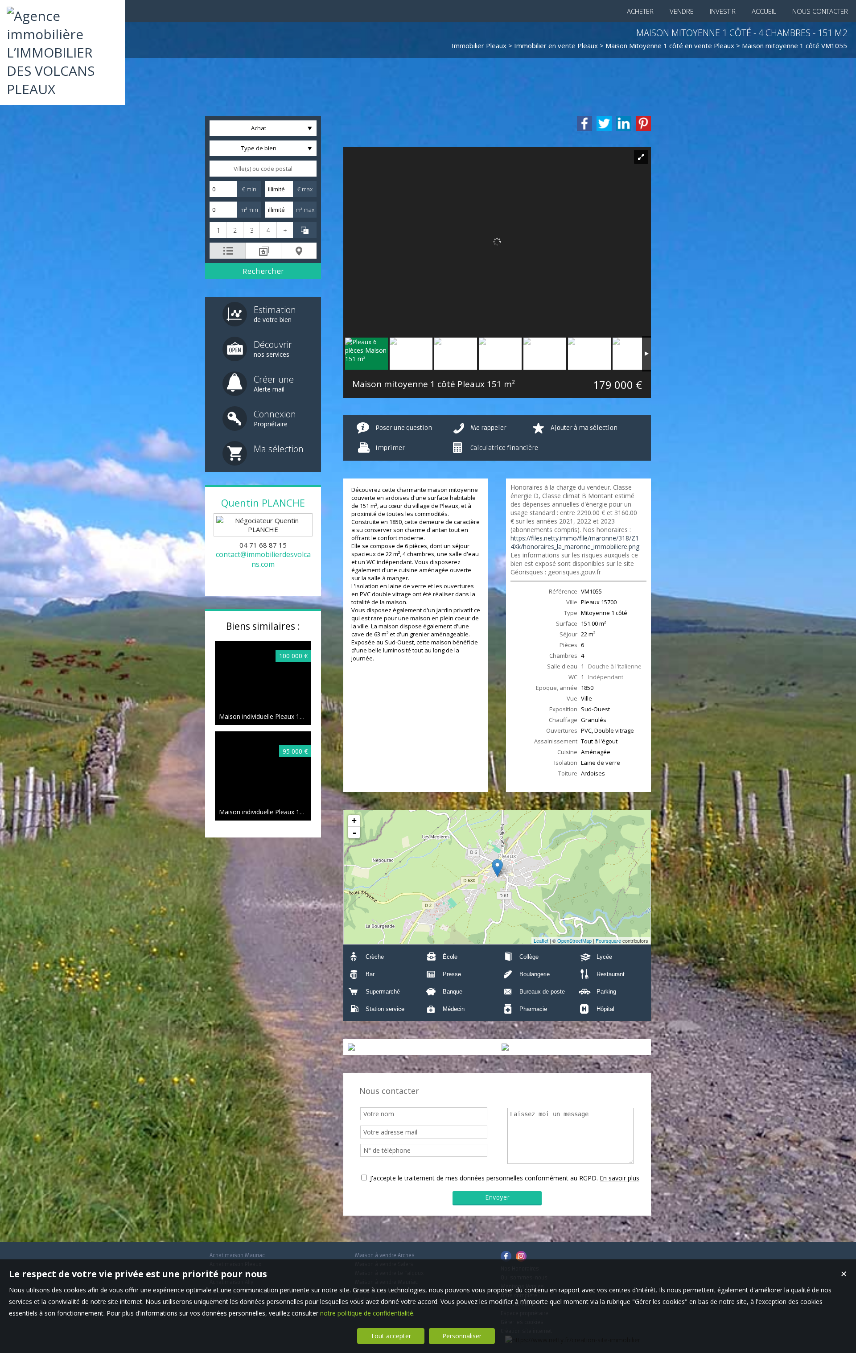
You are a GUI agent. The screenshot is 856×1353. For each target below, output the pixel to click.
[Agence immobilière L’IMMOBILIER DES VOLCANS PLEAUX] (62, 89)
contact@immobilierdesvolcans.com (263, 559)
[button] (218, 230)
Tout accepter (390, 1336)
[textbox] (263, 169)
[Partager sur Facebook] (584, 123)
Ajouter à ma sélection (584, 428)
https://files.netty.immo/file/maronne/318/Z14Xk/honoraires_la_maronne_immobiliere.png (574, 542)
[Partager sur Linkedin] (623, 123)
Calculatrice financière (504, 448)
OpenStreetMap (574, 940)
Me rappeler (488, 428)
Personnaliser (462, 1336)
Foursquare (608, 940)
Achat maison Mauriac (237, 1255)
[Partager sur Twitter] (604, 123)
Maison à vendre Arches (385, 1255)
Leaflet (541, 940)
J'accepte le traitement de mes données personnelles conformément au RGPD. (484, 1178)
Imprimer (390, 448)
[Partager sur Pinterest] (643, 123)
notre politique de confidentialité (366, 1313)
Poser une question (403, 428)
